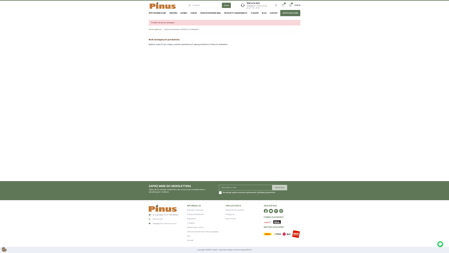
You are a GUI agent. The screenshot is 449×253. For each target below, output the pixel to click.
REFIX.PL (249, 250)
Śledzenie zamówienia (234, 210)
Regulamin (191, 219)
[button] (290, 5)
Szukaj (226, 5)
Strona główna (155, 29)
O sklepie (191, 223)
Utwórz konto (230, 219)
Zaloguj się (229, 214)
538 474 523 (253, 3)
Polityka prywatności (195, 214)
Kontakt (190, 240)
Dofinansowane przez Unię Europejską (202, 232)
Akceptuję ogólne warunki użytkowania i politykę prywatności (249, 192)
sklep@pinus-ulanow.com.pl (257, 6)
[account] (275, 5)
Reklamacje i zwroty (195, 227)
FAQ (188, 236)
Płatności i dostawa (195, 210)
